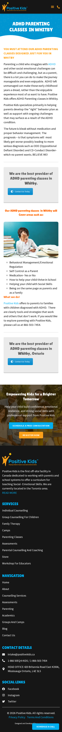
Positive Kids (11, 303)
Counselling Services (14, 595)
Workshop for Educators (16, 563)
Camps (6, 530)
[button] (52, 6)
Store (5, 556)
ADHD (52, 64)
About (5, 589)
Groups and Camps (13, 622)
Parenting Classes (12, 537)
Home (5, 582)
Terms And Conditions (40, 717)
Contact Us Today (22, 191)
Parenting (8, 609)
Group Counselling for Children (20, 517)
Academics (8, 615)
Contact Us (8, 635)
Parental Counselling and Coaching (22, 550)
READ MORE (9, 492)
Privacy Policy (17, 717)
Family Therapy (11, 523)
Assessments (9, 543)
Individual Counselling (15, 510)
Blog (4, 628)
